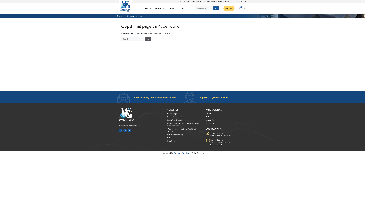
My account (210, 123)
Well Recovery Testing (175, 135)
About (208, 114)
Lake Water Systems (174, 120)
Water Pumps (172, 114)
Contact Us (182, 8)
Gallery (171, 8)
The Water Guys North (182, 153)
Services (158, 8)
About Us (147, 8)
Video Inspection (173, 138)
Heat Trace (171, 141)
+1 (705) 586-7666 (218, 97)
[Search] (216, 8)
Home (119, 16)
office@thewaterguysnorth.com (158, 97)
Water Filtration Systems (176, 117)
